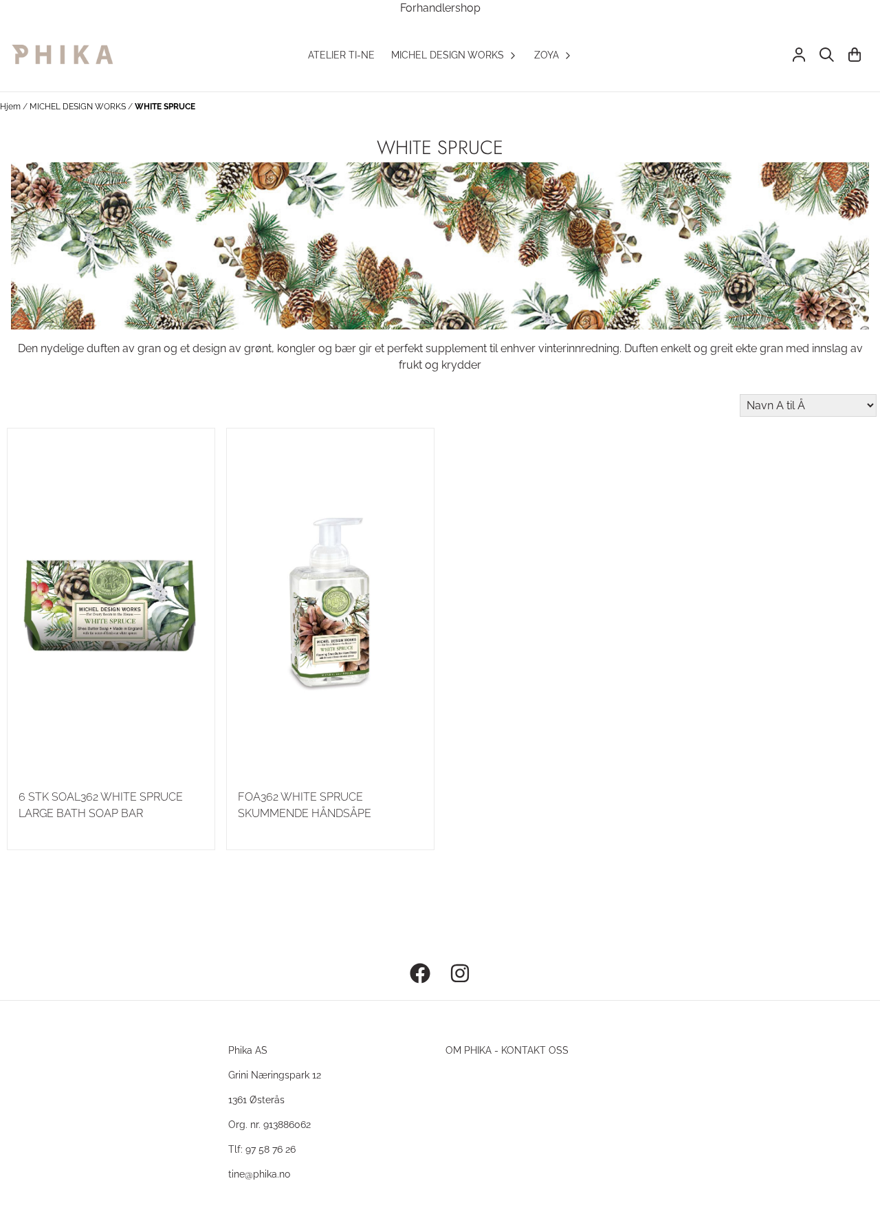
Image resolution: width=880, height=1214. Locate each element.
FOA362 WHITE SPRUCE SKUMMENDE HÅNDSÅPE (304, 805)
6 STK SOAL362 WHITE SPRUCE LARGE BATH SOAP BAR (101, 805)
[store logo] (62, 54)
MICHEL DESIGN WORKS (79, 106)
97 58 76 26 (270, 1149)
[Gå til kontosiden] (798, 54)
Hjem (11, 106)
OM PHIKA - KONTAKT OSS (507, 1050)
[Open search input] (827, 54)
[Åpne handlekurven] (854, 54)
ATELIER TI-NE (341, 55)
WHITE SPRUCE (165, 106)
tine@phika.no (259, 1174)
